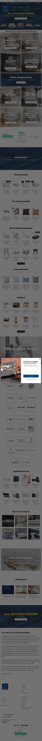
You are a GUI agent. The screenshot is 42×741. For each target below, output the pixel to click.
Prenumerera (31, 376)
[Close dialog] (40, 359)
